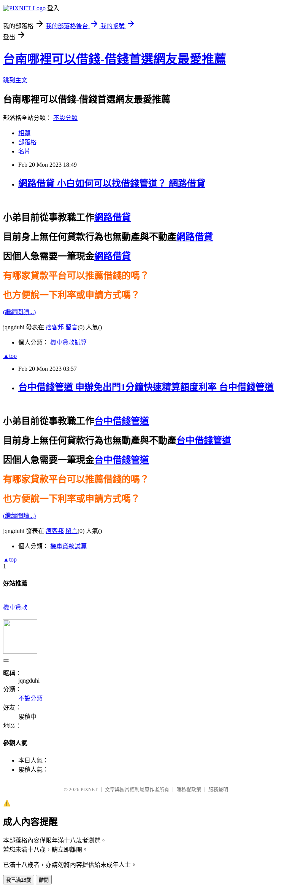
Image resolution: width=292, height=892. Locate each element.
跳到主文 (15, 80)
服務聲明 (218, 789)
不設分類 (65, 118)
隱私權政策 (188, 789)
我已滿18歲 (18, 880)
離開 (44, 880)
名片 (24, 151)
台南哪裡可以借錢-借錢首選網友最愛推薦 (114, 59)
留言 (71, 327)
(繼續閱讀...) (19, 312)
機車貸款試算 (68, 342)
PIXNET (89, 789)
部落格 (27, 142)
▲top (10, 356)
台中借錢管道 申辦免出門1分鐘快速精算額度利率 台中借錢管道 (146, 387)
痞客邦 (55, 327)
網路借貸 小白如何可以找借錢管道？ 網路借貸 (111, 183)
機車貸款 (15, 607)
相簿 (24, 133)
